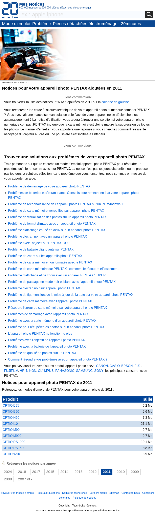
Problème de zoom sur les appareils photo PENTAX (45, 256)
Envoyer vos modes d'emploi (17, 492)
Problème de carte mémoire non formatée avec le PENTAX (50, 262)
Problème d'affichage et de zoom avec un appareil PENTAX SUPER (57, 275)
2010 (121, 472)
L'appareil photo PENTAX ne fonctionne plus (40, 333)
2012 (93, 472)
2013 (78, 472)
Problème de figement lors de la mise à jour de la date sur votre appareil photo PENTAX (70, 294)
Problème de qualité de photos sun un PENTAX (42, 353)
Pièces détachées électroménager (86, 23)
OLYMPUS (46, 370)
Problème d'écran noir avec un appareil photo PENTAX (47, 236)
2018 (22, 472)
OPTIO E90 (11, 411)
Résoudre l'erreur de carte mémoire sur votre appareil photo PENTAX (57, 307)
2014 (64, 472)
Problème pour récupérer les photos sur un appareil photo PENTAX (56, 327)
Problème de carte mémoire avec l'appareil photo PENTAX (50, 301)
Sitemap (114, 492)
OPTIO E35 (11, 405)
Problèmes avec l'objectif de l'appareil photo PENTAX (46, 340)
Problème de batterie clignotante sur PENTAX (41, 249)
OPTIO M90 (11, 429)
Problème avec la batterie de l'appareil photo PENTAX (47, 346)
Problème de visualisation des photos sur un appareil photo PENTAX (57, 217)
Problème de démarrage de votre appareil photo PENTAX (49, 186)
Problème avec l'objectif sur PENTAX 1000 (38, 243)
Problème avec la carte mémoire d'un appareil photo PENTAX (52, 320)
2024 (8, 472)
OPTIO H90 (11, 417)
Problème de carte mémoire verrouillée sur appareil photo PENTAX (56, 210)
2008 (8, 479)
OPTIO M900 (12, 436)
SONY (99, 370)
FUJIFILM (11, 370)
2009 (135, 472)
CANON (102, 366)
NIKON (31, 370)
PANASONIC (64, 370)
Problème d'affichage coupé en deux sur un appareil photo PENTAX (56, 230)
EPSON (127, 366)
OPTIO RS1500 (14, 448)
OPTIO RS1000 (14, 442)
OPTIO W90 (11, 454)
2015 (50, 472)
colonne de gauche (115, 102)
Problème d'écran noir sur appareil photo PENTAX (44, 288)
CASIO (115, 366)
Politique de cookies (84, 497)
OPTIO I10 (10, 423)
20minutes (131, 23)
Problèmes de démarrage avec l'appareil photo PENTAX (48, 314)
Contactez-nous (130, 492)
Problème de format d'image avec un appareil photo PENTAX (52, 223)
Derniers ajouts (98, 492)
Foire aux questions (48, 492)
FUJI (137, 366)
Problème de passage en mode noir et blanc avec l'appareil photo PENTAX (62, 281)
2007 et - (25, 479)
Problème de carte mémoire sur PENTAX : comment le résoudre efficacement (63, 269)
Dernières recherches (74, 492)
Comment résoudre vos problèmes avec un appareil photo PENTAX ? (57, 359)
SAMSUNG (84, 370)
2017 (36, 472)
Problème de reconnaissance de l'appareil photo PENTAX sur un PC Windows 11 (66, 204)
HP (22, 370)
